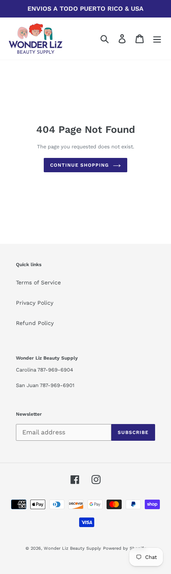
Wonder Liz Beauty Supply (72, 548)
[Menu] (157, 38)
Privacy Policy (34, 303)
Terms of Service (38, 282)
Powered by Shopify (124, 548)
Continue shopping (79, 165)
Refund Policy (35, 323)
